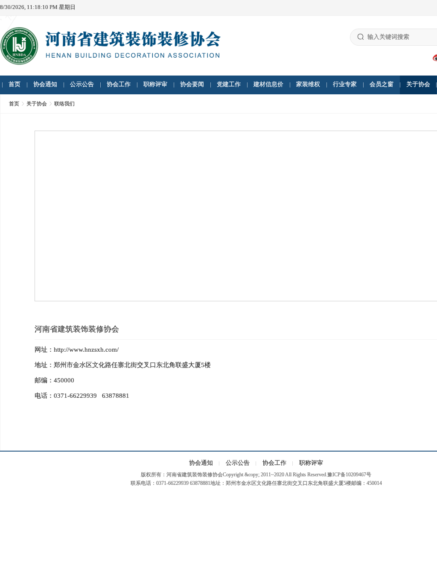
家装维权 (308, 84)
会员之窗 (381, 84)
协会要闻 (192, 84)
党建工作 (229, 84)
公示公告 (82, 84)
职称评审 (155, 84)
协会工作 (119, 84)
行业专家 (345, 84)
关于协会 (418, 84)
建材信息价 (268, 84)
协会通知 (45, 84)
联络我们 (64, 104)
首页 (14, 84)
